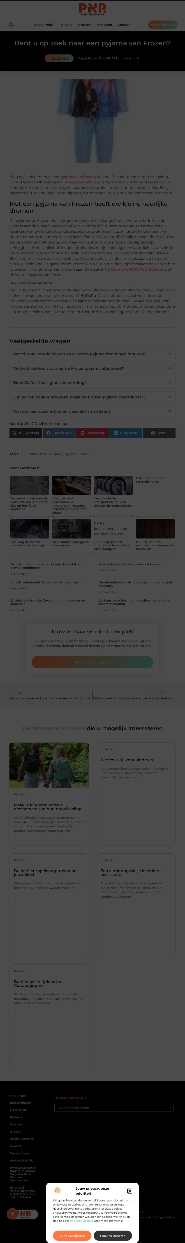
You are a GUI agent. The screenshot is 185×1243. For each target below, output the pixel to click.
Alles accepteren (72, 1236)
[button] (129, 1191)
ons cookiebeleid (81, 1220)
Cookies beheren (113, 1236)
